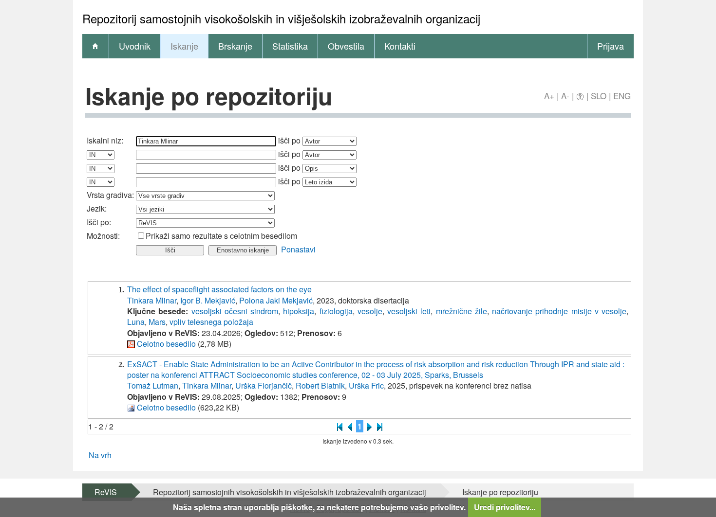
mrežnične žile (461, 311)
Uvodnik (135, 45)
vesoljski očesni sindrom (235, 311)
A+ (549, 95)
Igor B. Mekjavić (207, 300)
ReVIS (105, 492)
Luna (136, 321)
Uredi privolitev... (504, 507)
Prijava (610, 45)
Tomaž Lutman (152, 385)
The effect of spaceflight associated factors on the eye (219, 289)
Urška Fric (366, 385)
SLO (598, 95)
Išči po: (99, 222)
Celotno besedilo (166, 343)
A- (565, 95)
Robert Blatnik (320, 385)
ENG (622, 95)
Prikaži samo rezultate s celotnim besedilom (221, 235)
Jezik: (97, 208)
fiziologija (336, 311)
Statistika (290, 45)
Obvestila (346, 45)
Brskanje (235, 45)
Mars (157, 321)
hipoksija (298, 311)
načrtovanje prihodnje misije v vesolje (559, 311)
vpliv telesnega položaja (211, 321)
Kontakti (399, 45)
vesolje (370, 311)
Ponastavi (298, 249)
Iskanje (184, 45)
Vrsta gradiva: (110, 194)
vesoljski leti (409, 311)
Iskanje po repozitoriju (500, 492)
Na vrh (100, 455)
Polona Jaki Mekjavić (276, 300)
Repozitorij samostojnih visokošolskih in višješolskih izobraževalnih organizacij (289, 492)
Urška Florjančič (263, 385)
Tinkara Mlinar (151, 300)
